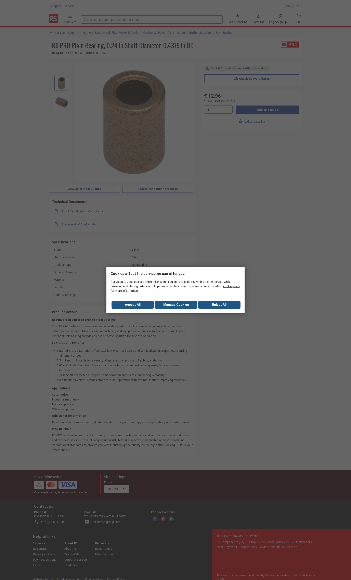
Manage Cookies (176, 305)
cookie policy (231, 286)
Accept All (133, 305)
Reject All (219, 305)
